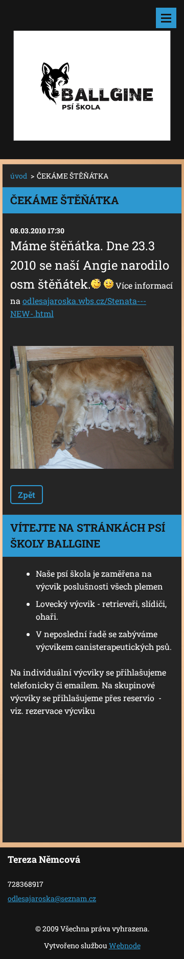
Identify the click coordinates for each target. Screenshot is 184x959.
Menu (166, 18)
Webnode (125, 945)
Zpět (26, 494)
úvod (18, 176)
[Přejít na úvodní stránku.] (92, 73)
